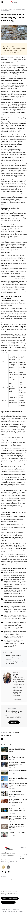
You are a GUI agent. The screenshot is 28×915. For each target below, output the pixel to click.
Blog (6, 9)
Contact (22, 858)
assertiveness (7, 637)
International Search (6, 881)
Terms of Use (4, 911)
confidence (14, 281)
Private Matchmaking (6, 879)
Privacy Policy (11, 911)
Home (2, 9)
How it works (23, 852)
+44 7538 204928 (5, 862)
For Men (3, 883)
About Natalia (16, 732)
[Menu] (2, 2)
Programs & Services (6, 735)
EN (1, 739)
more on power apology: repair (13, 655)
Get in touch (14, 722)
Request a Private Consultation (10, 898)
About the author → (18, 699)
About (21, 850)
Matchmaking (23, 854)
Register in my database (8, 902)
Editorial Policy (19, 911)
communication (7, 591)
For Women (4, 885)
